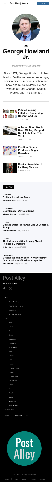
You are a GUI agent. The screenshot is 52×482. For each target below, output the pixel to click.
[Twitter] (10, 288)
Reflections (8, 194)
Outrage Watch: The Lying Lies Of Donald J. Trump (26, 226)
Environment (8, 255)
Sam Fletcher (8, 263)
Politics (6, 222)
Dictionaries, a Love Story (16, 197)
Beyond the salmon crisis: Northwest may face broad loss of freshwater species (25, 259)
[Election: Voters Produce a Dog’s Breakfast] (10, 150)
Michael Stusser (9, 214)
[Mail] (26, 46)
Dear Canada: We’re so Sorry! (18, 210)
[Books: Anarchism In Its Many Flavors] (10, 167)
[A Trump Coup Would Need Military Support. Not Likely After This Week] (10, 130)
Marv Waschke (9, 200)
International (8, 208)
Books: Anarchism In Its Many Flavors (30, 165)
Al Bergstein (8, 247)
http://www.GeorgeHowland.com (26, 66)
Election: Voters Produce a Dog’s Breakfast (28, 150)
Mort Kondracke (9, 230)
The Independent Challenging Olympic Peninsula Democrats (23, 242)
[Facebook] (4, 288)
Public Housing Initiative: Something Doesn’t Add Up (30, 113)
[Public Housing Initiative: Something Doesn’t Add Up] (10, 113)
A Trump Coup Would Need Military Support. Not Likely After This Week (31, 131)
